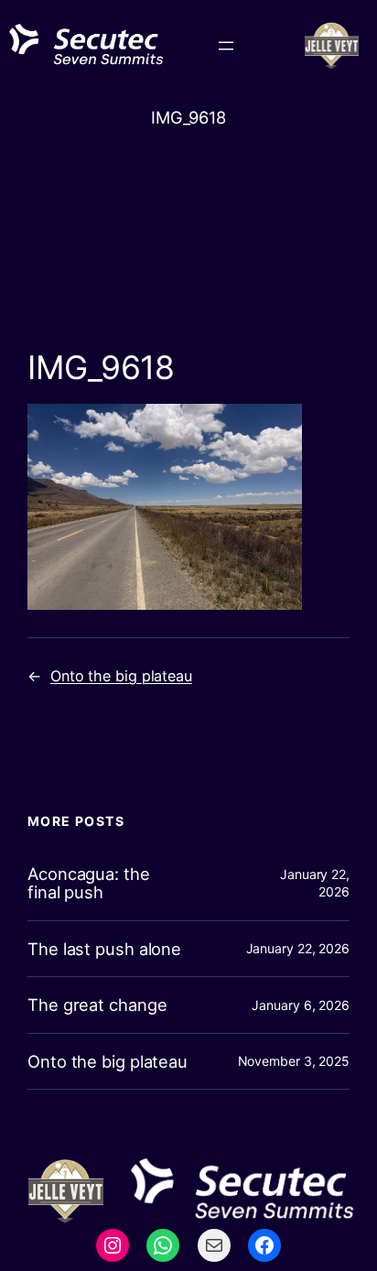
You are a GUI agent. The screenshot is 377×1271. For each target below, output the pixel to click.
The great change (97, 1005)
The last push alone (104, 949)
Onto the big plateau (121, 676)
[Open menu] (226, 46)
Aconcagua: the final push (88, 883)
